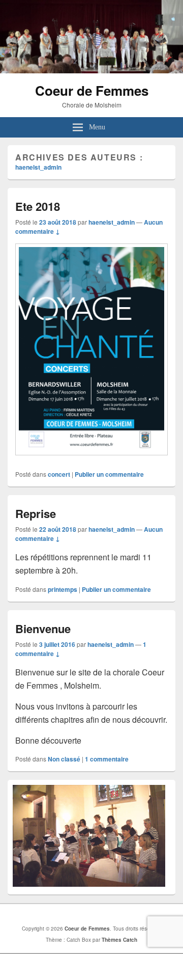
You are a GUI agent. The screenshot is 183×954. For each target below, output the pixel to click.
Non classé (64, 759)
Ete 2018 (37, 206)
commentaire (107, 759)
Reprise (35, 513)
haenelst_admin (38, 167)
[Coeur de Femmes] (91, 70)
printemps (62, 589)
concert (59, 474)
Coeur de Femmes (91, 90)
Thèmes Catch (119, 939)
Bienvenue (43, 628)
